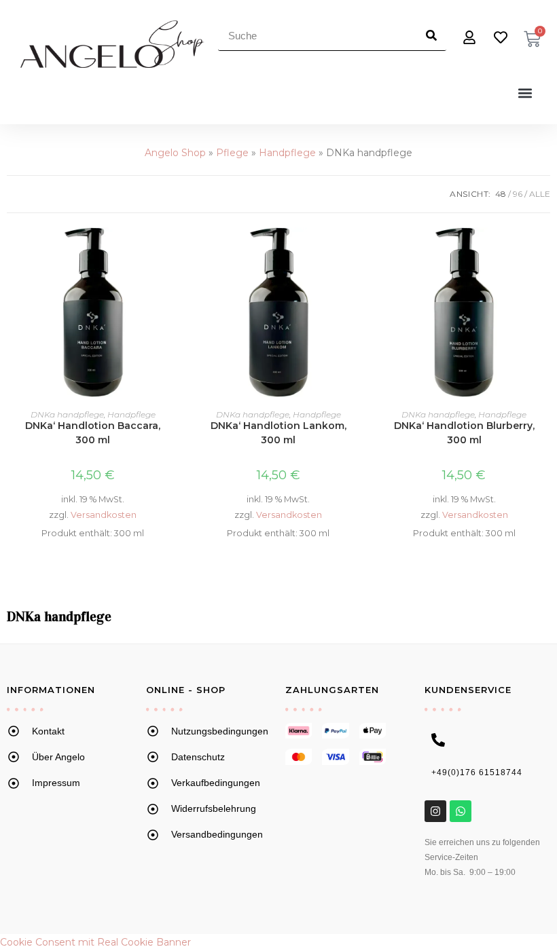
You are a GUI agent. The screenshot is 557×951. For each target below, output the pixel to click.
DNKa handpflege (67, 414)
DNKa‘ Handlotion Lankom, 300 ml (278, 432)
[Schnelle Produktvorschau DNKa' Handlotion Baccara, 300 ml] (171, 251)
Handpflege (287, 153)
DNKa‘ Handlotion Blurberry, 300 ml (464, 432)
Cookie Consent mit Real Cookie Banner (95, 942)
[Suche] (431, 35)
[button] (525, 92)
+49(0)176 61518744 (476, 772)
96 (517, 194)
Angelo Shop (175, 153)
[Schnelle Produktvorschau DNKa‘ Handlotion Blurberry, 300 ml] (542, 251)
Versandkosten (104, 515)
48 (500, 194)
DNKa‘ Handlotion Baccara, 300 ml (92, 432)
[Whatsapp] (460, 811)
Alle (539, 194)
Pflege (232, 153)
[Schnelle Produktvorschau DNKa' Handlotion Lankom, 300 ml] (357, 251)
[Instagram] (435, 811)
